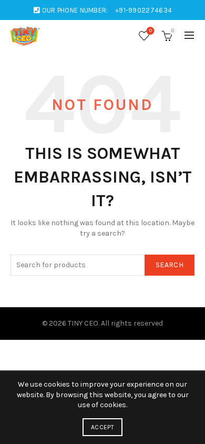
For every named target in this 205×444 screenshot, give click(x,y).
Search (169, 264)
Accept (102, 427)
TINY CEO (83, 323)
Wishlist (150, 31)
